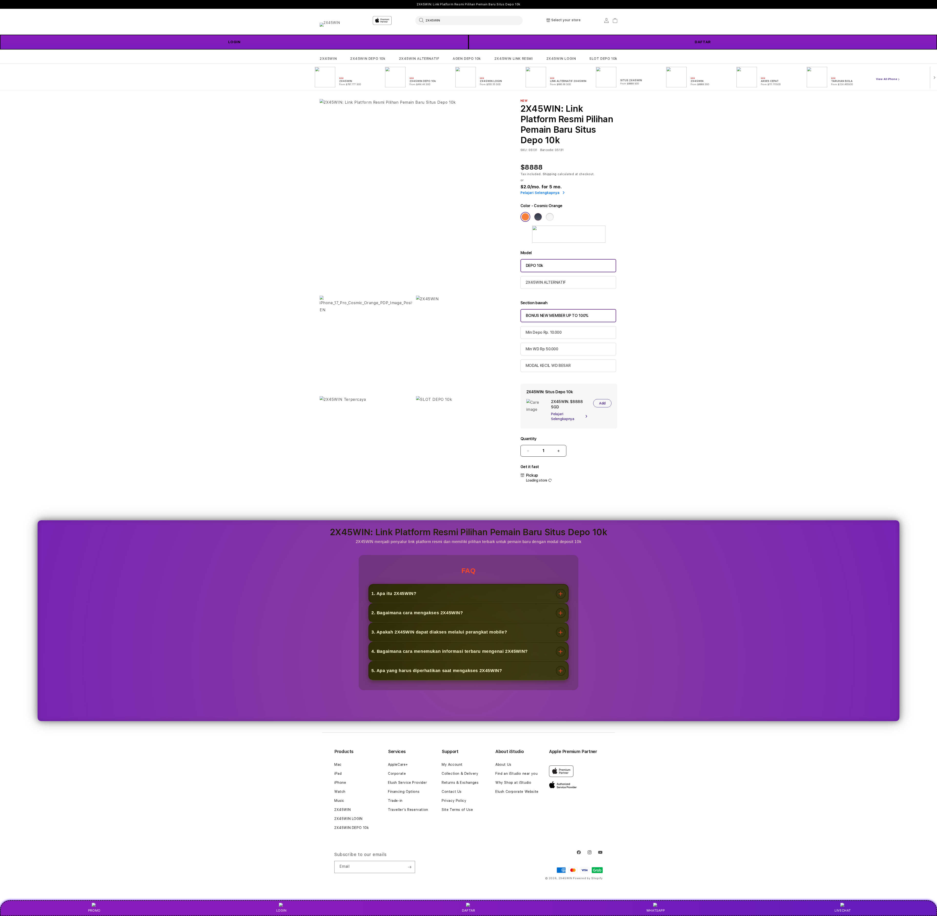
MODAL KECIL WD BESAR (548, 365)
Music (339, 801)
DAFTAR (703, 42)
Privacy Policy (454, 801)
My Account (452, 764)
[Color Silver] (550, 217)
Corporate (397, 773)
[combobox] (469, 20)
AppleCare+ (398, 764)
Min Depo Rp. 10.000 (544, 332)
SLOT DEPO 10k (603, 58)
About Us (503, 764)
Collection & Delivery (460, 773)
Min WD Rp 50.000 (542, 349)
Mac (338, 764)
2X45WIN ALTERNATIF (419, 58)
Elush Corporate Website (517, 792)
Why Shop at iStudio (513, 783)
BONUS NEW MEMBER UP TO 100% (557, 315)
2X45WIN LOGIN (561, 58)
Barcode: (547, 150)
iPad (338, 773)
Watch (340, 792)
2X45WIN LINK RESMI (513, 58)
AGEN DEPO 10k (467, 58)
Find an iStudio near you (516, 773)
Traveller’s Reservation (408, 810)
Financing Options (403, 792)
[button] (328, 59)
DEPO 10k (534, 265)
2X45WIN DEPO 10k (368, 58)
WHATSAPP (655, 910)
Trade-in (395, 801)
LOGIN (234, 42)
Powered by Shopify (588, 878)
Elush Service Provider (407, 783)
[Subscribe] (409, 867)
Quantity (528, 438)
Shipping (550, 174)
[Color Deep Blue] (538, 217)
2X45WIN (328, 58)
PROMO (94, 910)
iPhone (340, 783)
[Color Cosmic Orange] (525, 217)
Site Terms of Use (457, 810)
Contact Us (452, 792)
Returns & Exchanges (460, 783)
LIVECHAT (843, 910)
